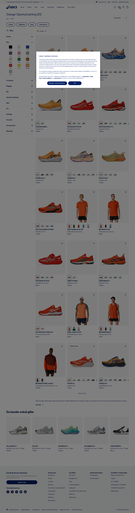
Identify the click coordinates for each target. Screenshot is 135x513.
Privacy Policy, (86, 76)
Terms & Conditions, (47, 78)
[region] (68, 69)
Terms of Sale (57, 78)
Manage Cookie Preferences (57, 83)
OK (75, 83)
